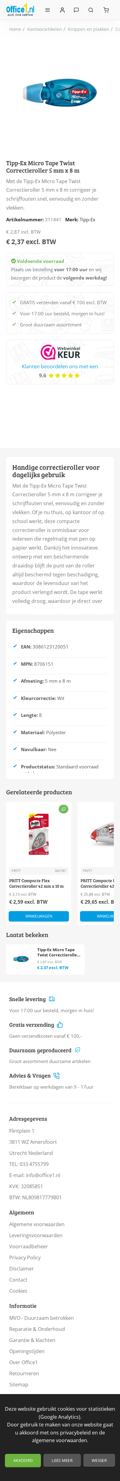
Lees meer (62, 1460)
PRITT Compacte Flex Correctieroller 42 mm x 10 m (36, 883)
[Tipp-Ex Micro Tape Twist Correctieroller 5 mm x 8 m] (21, 959)
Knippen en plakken (88, 29)
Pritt (16, 870)
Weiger (99, 1460)
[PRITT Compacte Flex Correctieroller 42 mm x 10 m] (38, 834)
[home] (15, 29)
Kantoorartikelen (44, 29)
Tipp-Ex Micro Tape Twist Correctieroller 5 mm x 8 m (58, 952)
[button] (39, 916)
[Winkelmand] (106, 9)
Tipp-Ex (87, 219)
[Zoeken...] (90, 9)
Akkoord (23, 1460)
